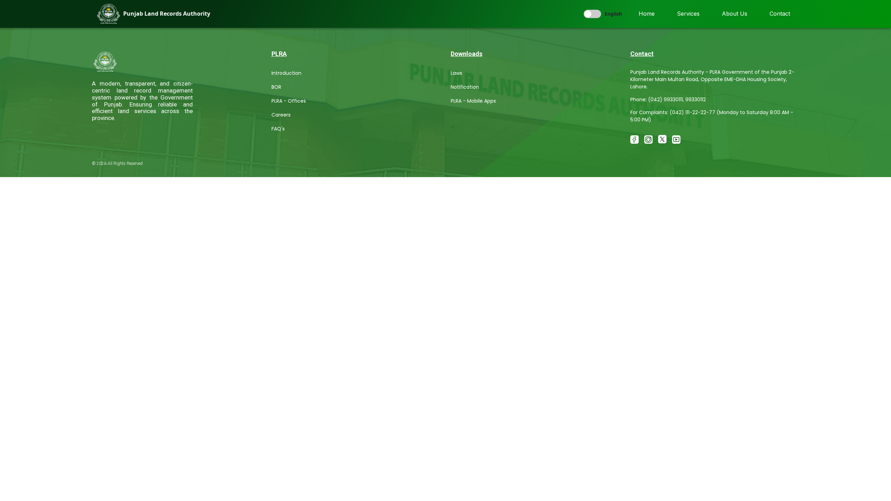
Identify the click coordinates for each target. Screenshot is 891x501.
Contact (780, 13)
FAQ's (278, 128)
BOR (276, 87)
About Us (734, 13)
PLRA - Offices (288, 100)
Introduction (286, 73)
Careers (281, 114)
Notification (465, 87)
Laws (456, 73)
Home (647, 13)
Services (688, 13)
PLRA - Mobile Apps (473, 100)
